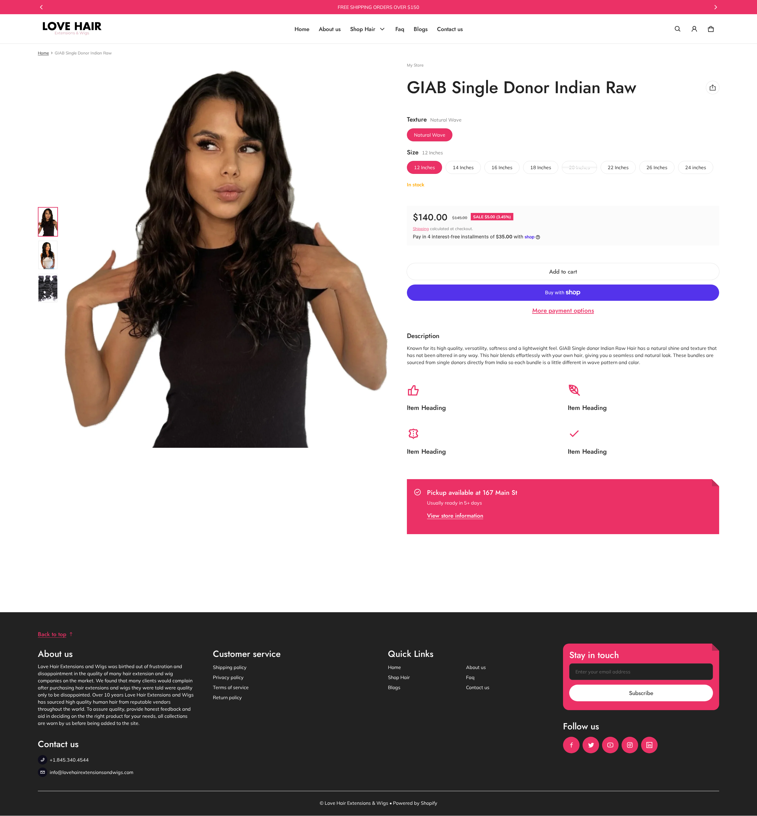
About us (330, 29)
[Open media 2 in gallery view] (47, 255)
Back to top (52, 634)
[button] (677, 29)
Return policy (227, 697)
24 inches (695, 167)
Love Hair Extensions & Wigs (356, 803)
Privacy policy (228, 677)
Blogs (421, 29)
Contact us (450, 29)
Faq (399, 29)
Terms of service (231, 687)
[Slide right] (715, 7)
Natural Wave (429, 135)
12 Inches (424, 167)
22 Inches (618, 167)
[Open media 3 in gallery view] (47, 288)
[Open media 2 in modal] (225, 255)
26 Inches (656, 167)
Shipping (421, 228)
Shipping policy (230, 667)
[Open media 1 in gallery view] (47, 222)
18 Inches (540, 167)
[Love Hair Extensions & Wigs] (72, 29)
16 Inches (501, 167)
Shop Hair (362, 29)
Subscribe (641, 693)
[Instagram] (630, 745)
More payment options (563, 310)
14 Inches (463, 167)
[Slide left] (41, 7)
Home (302, 29)
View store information (455, 515)
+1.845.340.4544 (69, 760)
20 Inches (579, 167)
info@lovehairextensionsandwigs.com (91, 772)
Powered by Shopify (415, 803)
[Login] (694, 29)
